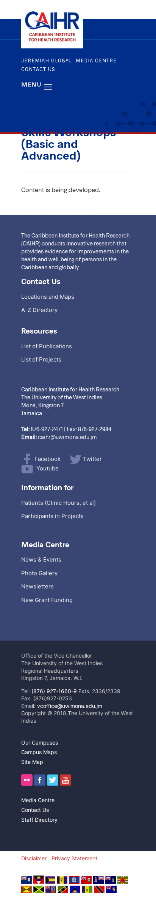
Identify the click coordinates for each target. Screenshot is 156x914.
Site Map (32, 762)
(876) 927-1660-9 (54, 691)
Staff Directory (39, 819)
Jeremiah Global (46, 60)
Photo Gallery (39, 573)
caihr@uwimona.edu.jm (67, 436)
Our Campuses (39, 742)
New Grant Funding (47, 600)
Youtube (47, 468)
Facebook (47, 458)
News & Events (41, 559)
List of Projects (41, 359)
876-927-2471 (47, 428)
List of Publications (46, 346)
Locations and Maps (47, 296)
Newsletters (37, 586)
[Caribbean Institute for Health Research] (52, 39)
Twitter (92, 458)
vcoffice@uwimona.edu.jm (69, 706)
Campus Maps (39, 752)
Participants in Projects (52, 516)
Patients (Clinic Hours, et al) (58, 502)
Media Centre (96, 60)
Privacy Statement (74, 858)
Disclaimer (34, 858)
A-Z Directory (39, 309)
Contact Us (38, 69)
